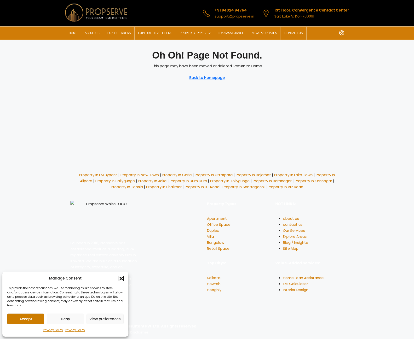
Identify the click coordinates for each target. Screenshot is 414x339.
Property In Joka (152, 180)
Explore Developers (155, 33)
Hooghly (214, 289)
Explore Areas (119, 33)
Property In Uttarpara (214, 174)
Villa (210, 236)
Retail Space (218, 248)
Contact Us (293, 33)
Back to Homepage (207, 77)
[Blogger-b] (278, 329)
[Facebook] (239, 329)
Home (73, 33)
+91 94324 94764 (231, 10)
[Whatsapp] (213, 329)
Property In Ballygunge (115, 180)
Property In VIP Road (285, 186)
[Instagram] (252, 329)
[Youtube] (265, 329)
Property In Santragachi (243, 186)
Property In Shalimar (164, 186)
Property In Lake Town (293, 174)
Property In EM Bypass (98, 174)
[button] (121, 278)
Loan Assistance (231, 33)
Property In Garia (177, 174)
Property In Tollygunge (230, 180)
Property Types (193, 33)
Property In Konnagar (313, 180)
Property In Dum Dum (188, 180)
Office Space (218, 224)
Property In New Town (140, 174)
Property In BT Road (202, 186)
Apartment (217, 218)
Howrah (213, 283)
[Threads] (291, 329)
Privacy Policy (53, 330)
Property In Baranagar (272, 180)
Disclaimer (139, 332)
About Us (92, 33)
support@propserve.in (234, 16)
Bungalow (215, 242)
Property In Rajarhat (253, 174)
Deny (65, 318)
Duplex (213, 230)
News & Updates (264, 33)
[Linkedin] (226, 329)
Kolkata (213, 277)
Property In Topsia (127, 186)
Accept (25, 318)
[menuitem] (342, 33)
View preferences (105, 318)
